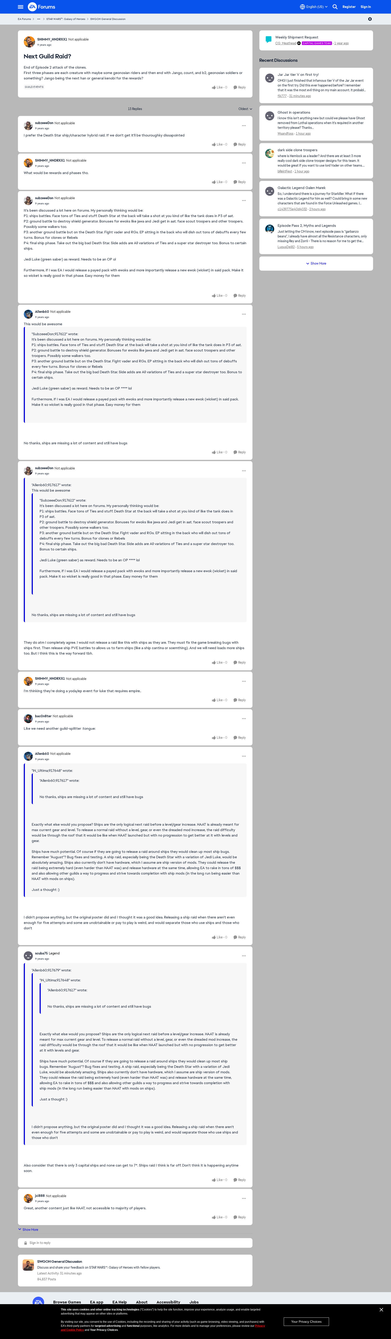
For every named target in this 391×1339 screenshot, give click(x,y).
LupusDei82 (286, 247)
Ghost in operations (294, 112)
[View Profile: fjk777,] (269, 78)
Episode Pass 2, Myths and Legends (307, 225)
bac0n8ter (43, 716)
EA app (96, 1302)
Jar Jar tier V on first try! (298, 74)
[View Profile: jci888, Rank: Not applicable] (28, 1198)
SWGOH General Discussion (108, 19)
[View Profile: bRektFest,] (269, 153)
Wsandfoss (285, 134)
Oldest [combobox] (245, 109)
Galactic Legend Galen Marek (302, 188)
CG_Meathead (285, 43)
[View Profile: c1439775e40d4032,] (269, 191)
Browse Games (67, 1302)
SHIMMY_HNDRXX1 (52, 39)
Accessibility (168, 1302)
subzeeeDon (44, 123)
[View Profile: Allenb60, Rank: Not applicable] (28, 314)
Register (349, 7)
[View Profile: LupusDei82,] (269, 229)
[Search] (335, 7)
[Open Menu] (370, 19)
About (142, 1302)
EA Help (119, 1302)
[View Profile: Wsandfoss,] (269, 115)
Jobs (194, 1302)
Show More (30, 1230)
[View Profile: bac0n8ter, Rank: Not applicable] (28, 718)
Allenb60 (42, 312)
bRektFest (285, 171)
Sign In (366, 7)
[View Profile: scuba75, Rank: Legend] (28, 955)
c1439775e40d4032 (292, 209)
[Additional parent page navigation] (38, 19)
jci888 (40, 1196)
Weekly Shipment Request (296, 37)
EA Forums (24, 19)
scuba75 (41, 953)
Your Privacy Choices (306, 1321)
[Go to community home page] (41, 6)
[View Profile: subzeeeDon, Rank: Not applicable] (28, 125)
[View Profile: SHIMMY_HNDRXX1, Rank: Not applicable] (29, 42)
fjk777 (282, 96)
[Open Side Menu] (21, 6)
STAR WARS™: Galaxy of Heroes (65, 19)
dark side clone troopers (297, 150)
